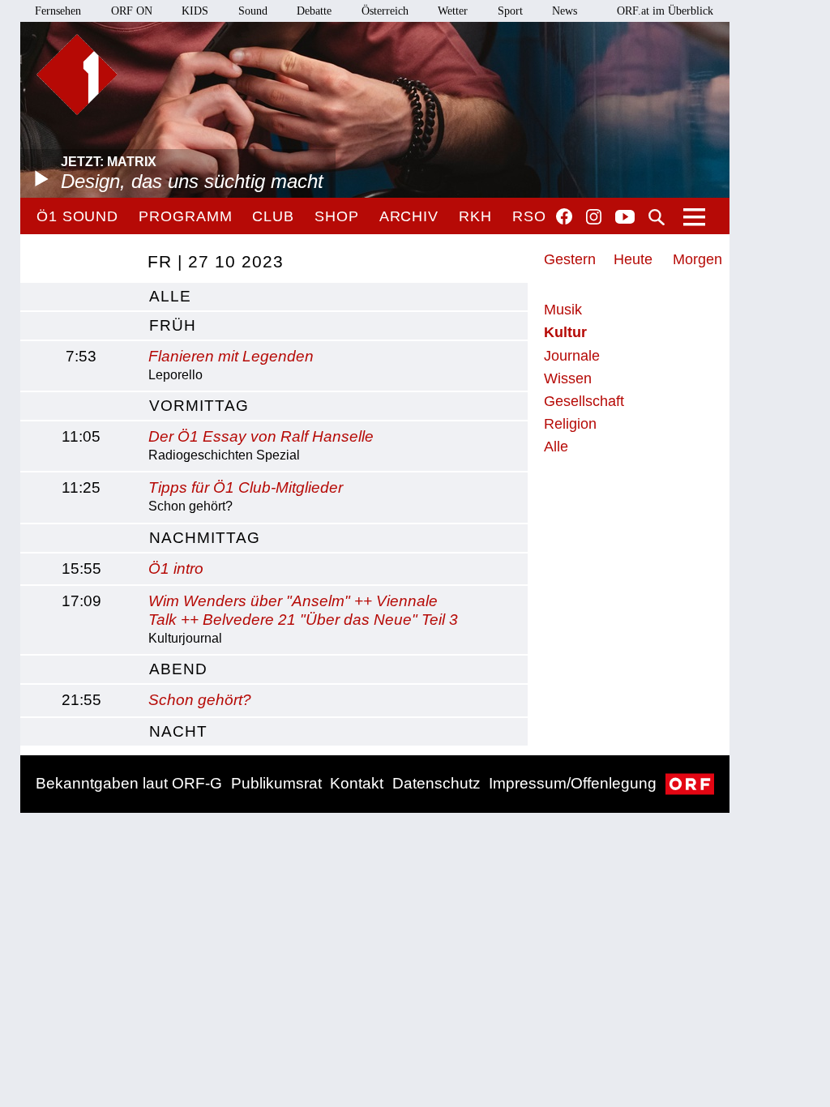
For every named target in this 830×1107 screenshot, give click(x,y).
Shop (336, 216)
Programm (185, 216)
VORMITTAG (199, 405)
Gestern (570, 259)
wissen (568, 378)
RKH (475, 216)
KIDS (195, 11)
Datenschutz (436, 783)
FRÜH (172, 325)
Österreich (385, 11)
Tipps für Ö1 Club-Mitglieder (245, 487)
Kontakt (356, 783)
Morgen (697, 259)
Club (273, 216)
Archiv (409, 216)
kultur (565, 332)
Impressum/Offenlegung (573, 783)
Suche (656, 217)
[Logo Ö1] (77, 74)
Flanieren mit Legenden (231, 356)
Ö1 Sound (77, 216)
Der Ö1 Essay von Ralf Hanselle (261, 436)
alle (170, 296)
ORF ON (131, 11)
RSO (529, 216)
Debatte (314, 11)
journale (572, 356)
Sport (510, 11)
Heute (633, 259)
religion (570, 424)
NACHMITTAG (204, 537)
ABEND (178, 668)
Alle (556, 446)
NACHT (178, 731)
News (564, 11)
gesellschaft (584, 401)
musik (563, 309)
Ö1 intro (175, 568)
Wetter (453, 11)
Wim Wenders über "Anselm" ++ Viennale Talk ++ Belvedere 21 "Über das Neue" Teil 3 (303, 610)
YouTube (625, 218)
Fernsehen (58, 11)
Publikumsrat (276, 783)
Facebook (564, 216)
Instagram (593, 217)
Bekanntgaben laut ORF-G (129, 783)
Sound (252, 11)
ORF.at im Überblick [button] (665, 11)
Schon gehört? (199, 699)
